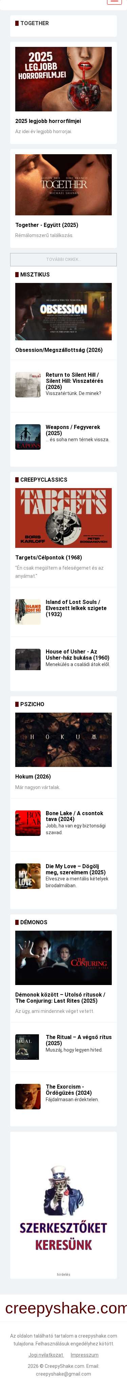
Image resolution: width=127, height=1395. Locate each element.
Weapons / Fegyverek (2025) (73, 430)
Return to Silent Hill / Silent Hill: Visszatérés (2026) (74, 381)
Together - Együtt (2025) (46, 225)
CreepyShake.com (64, 1366)
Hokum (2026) (33, 776)
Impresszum (85, 1355)
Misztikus (35, 274)
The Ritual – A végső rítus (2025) (79, 1040)
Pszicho (32, 704)
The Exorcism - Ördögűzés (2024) (69, 1090)
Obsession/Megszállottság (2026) (59, 350)
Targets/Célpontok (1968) (48, 557)
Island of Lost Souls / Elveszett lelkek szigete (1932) (76, 608)
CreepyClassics (43, 480)
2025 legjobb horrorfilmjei (48, 121)
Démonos (33, 922)
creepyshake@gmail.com (63, 1374)
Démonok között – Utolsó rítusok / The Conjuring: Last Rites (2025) (60, 997)
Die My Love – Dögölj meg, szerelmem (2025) (76, 869)
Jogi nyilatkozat (46, 1355)
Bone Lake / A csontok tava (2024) (74, 816)
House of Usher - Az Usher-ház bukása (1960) (77, 654)
